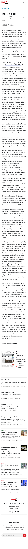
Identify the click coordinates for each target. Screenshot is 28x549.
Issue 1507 (15, 343)
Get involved (12, 503)
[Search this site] (23, 2)
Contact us (21, 503)
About (5, 503)
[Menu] (26, 2)
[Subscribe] (24, 535)
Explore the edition (21, 366)
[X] (15, 511)
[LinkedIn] (12, 511)
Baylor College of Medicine (13, 65)
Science (5, 9)
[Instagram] (10, 511)
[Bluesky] (18, 511)
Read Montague (11, 63)
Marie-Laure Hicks (7, 24)
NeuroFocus (5, 187)
